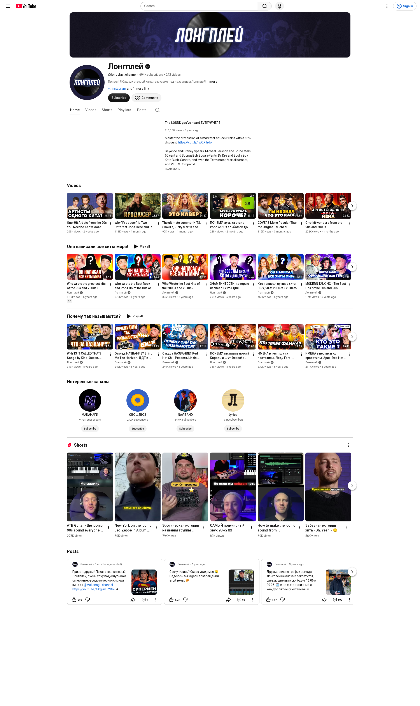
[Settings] (387, 6)
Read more (172, 168)
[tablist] (210, 110)
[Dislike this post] (87, 599)
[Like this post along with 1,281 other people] (171, 599)
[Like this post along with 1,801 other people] (268, 599)
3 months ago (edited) (108, 564)
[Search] (265, 6)
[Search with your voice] (279, 6)
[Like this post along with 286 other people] (74, 599)
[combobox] (200, 6)
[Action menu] (155, 599)
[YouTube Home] (25, 6)
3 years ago (296, 564)
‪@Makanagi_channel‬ (98, 585)
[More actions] (110, 223)
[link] (114, 583)
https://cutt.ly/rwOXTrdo (195, 142)
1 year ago (198, 564)
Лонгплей (73, 292)
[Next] (352, 205)
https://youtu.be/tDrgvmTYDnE (94, 589)
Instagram (118, 88)
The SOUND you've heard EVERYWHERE (192, 122)
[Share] (133, 599)
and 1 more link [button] (138, 88)
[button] (172, 168)
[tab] (75, 110)
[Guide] (7, 6)
